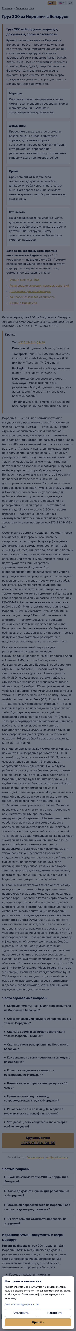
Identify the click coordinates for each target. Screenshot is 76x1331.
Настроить (55, 1312)
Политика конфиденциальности (22, 1304)
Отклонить (21, 1312)
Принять (38, 1322)
